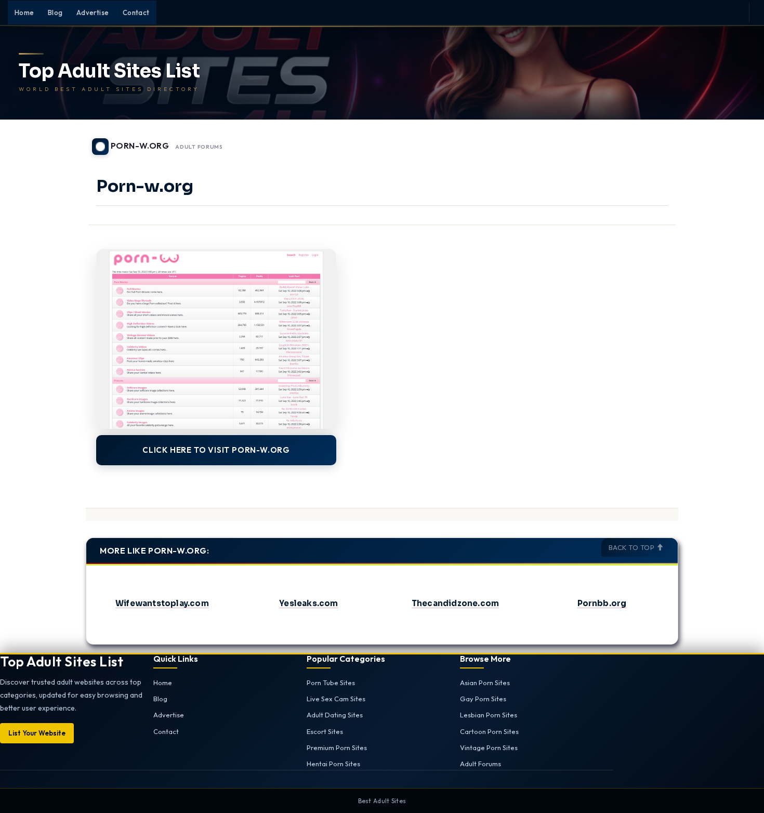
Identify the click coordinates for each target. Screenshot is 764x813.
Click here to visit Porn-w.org (216, 450)
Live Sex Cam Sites (336, 698)
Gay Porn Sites (483, 698)
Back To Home (651, 140)
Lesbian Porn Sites (488, 715)
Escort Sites (325, 731)
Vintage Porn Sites (489, 747)
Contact (136, 12)
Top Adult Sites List (109, 71)
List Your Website (36, 733)
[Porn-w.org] (216, 339)
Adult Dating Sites (335, 715)
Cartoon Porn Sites (489, 731)
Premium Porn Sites (337, 747)
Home (24, 12)
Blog (55, 12)
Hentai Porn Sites (333, 763)
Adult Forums (198, 147)
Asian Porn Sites (485, 682)
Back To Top (632, 547)
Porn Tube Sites (331, 682)
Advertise (92, 12)
